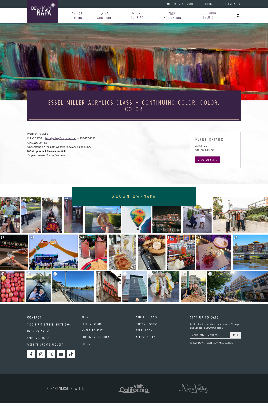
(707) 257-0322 (38, 337)
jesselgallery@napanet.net (60, 138)
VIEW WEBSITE (207, 159)
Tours (86, 344)
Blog (208, 4)
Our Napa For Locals (97, 337)
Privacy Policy (147, 323)
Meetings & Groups (181, 4)
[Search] (238, 15)
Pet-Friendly (231, 4)
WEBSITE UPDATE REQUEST (45, 344)
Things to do (91, 323)
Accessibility (145, 337)
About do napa (147, 317)
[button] (77, 15)
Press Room (144, 330)
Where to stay (92, 330)
